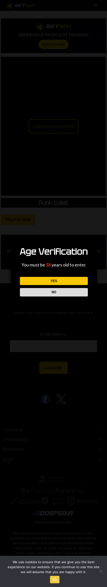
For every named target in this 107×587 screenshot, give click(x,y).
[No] (100, 571)
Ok (55, 580)
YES (54, 281)
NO (54, 292)
